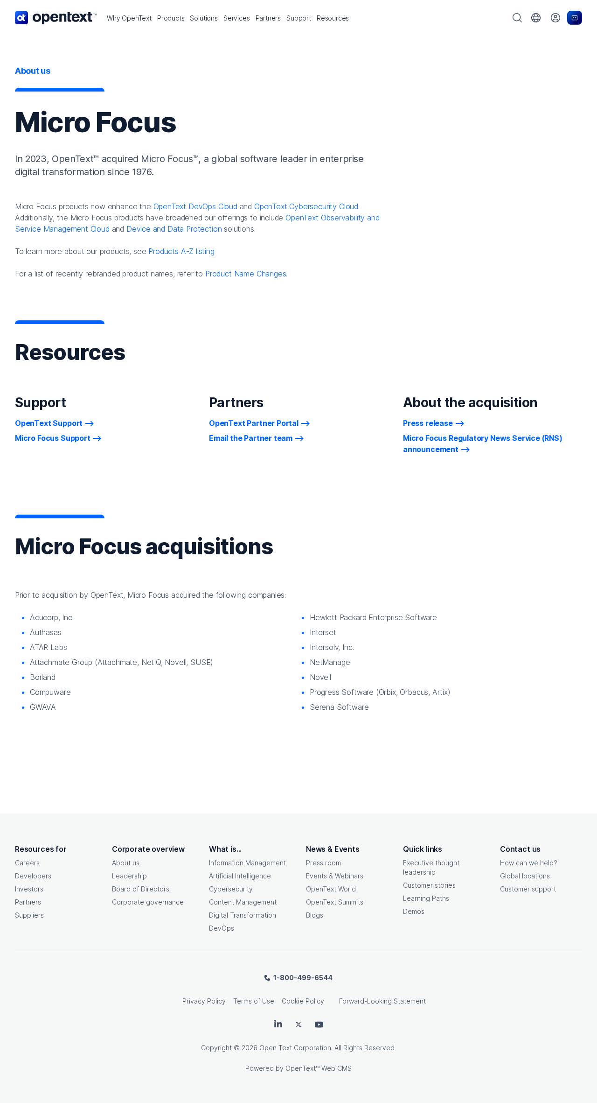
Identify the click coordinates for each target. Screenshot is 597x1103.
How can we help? (528, 863)
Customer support (528, 889)
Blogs (314, 915)
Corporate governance (148, 902)
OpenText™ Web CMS (318, 1068)
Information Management (247, 863)
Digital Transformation (242, 915)
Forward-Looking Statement (382, 1001)
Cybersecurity (231, 889)
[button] (129, 18)
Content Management (243, 902)
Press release (428, 423)
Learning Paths (426, 898)
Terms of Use (253, 1001)
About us (125, 863)
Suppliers (29, 915)
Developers (33, 876)
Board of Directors (140, 889)
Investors (29, 889)
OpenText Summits (334, 902)
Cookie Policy (303, 1001)
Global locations (525, 876)
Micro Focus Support (52, 438)
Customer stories (429, 885)
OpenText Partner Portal (253, 423)
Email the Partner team (250, 438)
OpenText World (331, 889)
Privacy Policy (204, 1001)
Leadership (129, 876)
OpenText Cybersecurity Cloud (306, 206)
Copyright (216, 1048)
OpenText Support (49, 423)
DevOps (221, 928)
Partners (28, 902)
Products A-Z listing (181, 251)
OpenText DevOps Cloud (195, 206)
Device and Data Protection (174, 228)
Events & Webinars (334, 876)
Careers (27, 863)
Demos (413, 911)
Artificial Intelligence (240, 876)
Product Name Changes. (246, 273)
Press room (323, 863)
